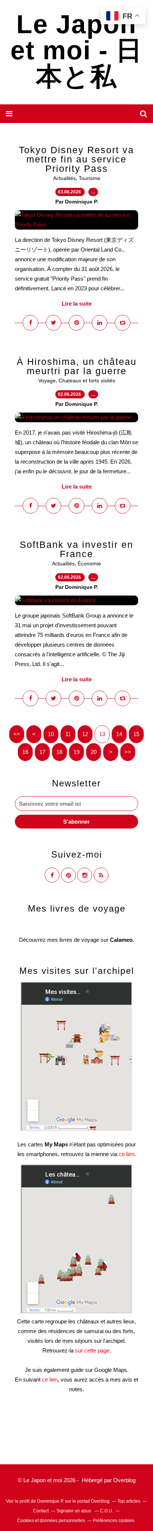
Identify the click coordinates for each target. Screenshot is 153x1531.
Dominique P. (50, 1501)
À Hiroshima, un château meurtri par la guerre (77, 366)
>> (127, 752)
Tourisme (89, 178)
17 (42, 752)
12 (85, 734)
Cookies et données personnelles (51, 1520)
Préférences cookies (113, 1520)
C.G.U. (106, 1510)
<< (16, 734)
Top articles (128, 1501)
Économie (89, 563)
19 (76, 752)
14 (119, 734)
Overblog (124, 1480)
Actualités (64, 178)
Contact (41, 1510)
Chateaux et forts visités (87, 380)
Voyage (47, 380)
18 (59, 752)
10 (51, 734)
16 (25, 752)
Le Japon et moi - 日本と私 (76, 50)
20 (94, 752)
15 (136, 734)
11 (68, 734)
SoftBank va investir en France (76, 549)
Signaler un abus (74, 1510)
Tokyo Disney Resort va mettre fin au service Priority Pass (76, 159)
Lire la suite (77, 303)
